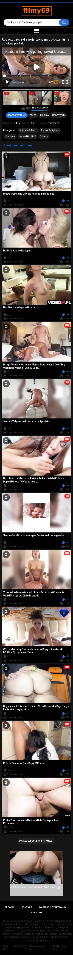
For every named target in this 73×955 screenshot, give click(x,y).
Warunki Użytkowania (53, 907)
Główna (9, 907)
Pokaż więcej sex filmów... (36, 841)
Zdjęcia (44, 115)
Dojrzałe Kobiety (28, 130)
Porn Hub (10, 136)
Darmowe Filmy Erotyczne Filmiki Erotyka (28, 948)
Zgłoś (33, 115)
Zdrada (44, 136)
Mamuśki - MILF (27, 136)
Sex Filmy (36, 912)
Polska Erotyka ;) (50, 130)
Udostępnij (59, 115)
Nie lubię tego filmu (28, 108)
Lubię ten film (23, 108)
